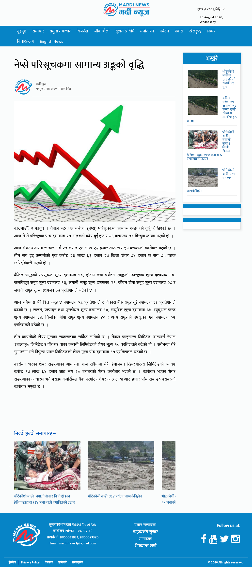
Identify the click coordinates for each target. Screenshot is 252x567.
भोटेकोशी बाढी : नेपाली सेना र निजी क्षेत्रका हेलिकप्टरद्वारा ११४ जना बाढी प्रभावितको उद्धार (44, 499)
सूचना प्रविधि (124, 31)
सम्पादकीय (77, 562)
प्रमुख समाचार (60, 31)
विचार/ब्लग (25, 41)
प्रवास (179, 31)
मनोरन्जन (147, 31)
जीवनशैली (102, 31)
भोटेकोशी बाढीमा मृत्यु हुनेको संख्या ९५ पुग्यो (229, 79)
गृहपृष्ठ (21, 31)
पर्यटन (164, 31)
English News (51, 41)
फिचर (211, 31)
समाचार (38, 31)
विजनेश (82, 31)
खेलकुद (195, 31)
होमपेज (12, 562)
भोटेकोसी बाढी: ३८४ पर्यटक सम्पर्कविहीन (115, 496)
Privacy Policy (30, 562)
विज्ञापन (49, 562)
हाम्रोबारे (62, 562)
